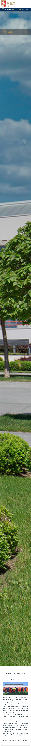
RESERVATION (7, 9)
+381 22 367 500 (24, 9)
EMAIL (15, 9)
